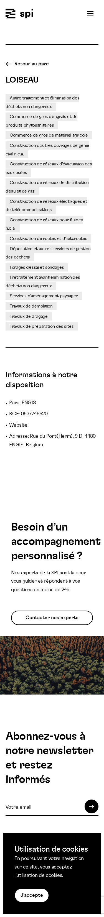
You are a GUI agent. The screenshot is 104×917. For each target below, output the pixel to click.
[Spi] (19, 14)
